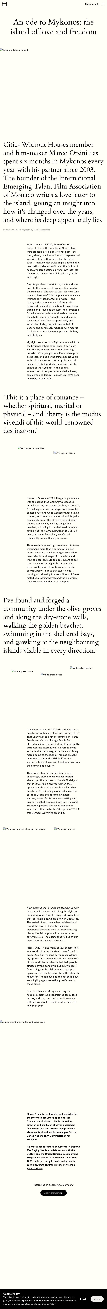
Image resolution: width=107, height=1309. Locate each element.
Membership (92, 4)
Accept (97, 1299)
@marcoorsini (34, 1168)
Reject (83, 1299)
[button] (103, 4)
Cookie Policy (48, 1303)
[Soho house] (5, 4)
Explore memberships (53, 1193)
